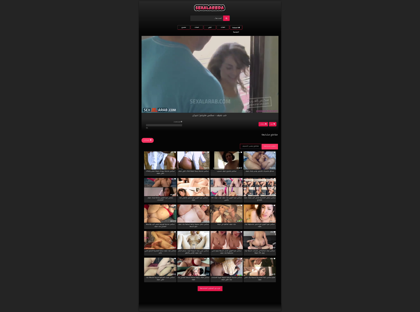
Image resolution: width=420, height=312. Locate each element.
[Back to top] (413, 305)
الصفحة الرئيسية (235, 28)
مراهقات (262, 124)
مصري (183, 27)
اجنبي (210, 27)
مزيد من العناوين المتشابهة (210, 288)
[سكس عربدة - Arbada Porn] (210, 8)
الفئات (223, 27)
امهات (197, 27)
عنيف (271, 124)
